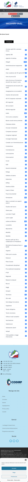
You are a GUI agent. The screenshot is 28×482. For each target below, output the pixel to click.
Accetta (14, 468)
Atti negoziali (16, 102)
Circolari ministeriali (16, 128)
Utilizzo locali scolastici (16, 316)
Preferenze (14, 476)
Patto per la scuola (16, 254)
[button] (25, 460)
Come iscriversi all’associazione (9, 428)
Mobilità (16, 232)
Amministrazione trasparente (16, 65)
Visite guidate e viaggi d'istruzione (16, 336)
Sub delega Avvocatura (16, 302)
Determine (16, 179)
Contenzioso (16, 146)
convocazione (16, 153)
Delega (16, 172)
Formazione (16, 197)
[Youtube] (14, 441)
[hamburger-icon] (2, 14)
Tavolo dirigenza (16, 309)
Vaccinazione (16, 320)
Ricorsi (16, 283)
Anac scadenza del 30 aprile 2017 (16, 73)
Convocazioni (16, 157)
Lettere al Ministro (16, 221)
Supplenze (16, 305)
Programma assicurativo (8, 431)
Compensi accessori (16, 131)
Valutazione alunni (16, 327)
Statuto (4, 402)
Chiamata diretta (16, 124)
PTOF (16, 272)
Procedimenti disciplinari (16, 265)
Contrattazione (16, 150)
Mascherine (16, 228)
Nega (14, 472)
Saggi (16, 287)
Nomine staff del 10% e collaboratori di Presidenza (16, 240)
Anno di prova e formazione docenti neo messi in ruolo (16, 81)
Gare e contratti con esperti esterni (16, 202)
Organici (16, 250)
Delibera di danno (16, 175)
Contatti (4, 411)
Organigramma (6, 405)
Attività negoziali (16, 109)
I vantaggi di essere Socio (8, 425)
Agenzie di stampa (16, 58)
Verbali (16, 331)
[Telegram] (17, 441)
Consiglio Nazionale (16, 139)
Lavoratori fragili (16, 214)
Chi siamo (4, 399)
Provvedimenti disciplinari (16, 269)
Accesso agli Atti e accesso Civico (16, 50)
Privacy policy (10, 480)
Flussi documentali (16, 194)
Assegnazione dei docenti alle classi (16, 86)
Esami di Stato (16, 190)
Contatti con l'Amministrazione (16, 142)
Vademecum (16, 324)
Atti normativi (16, 106)
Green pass (16, 210)
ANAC (16, 69)
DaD (16, 164)
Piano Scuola (16, 261)
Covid (16, 161)
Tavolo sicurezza (16, 313)
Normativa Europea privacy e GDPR (16, 246)
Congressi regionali (16, 135)
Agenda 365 (16, 54)
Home (3, 396)
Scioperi (16, 291)
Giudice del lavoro (16, 206)
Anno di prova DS (16, 76)
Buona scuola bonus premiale (16, 120)
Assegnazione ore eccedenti (16, 91)
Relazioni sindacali (16, 280)
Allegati (16, 62)
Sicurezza (16, 294)
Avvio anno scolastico (16, 117)
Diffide (16, 183)
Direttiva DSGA (16, 186)
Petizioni (16, 258)
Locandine (16, 225)
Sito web (16, 298)
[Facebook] (10, 441)
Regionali (16, 276)
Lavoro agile (16, 217)
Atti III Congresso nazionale (16, 98)
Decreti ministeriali (16, 168)
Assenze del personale (16, 95)
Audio (16, 113)
